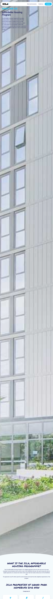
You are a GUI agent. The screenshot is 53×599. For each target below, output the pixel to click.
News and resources (32, 4)
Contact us (40, 4)
